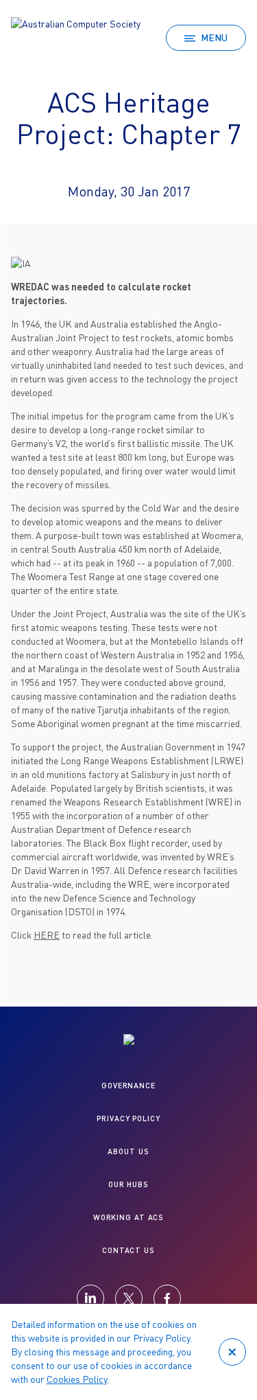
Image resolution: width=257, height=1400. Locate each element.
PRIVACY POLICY (128, 1118)
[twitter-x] (129, 1298)
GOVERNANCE (128, 1085)
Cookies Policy (77, 1379)
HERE (47, 935)
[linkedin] (90, 1298)
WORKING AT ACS (128, 1217)
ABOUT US (128, 1151)
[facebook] (167, 1298)
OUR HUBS (128, 1184)
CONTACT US (128, 1250)
